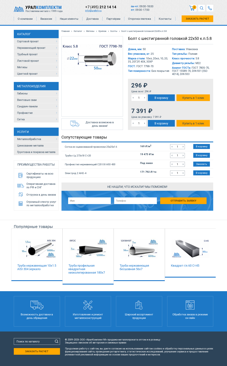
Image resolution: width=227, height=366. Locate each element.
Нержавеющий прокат (31, 47)
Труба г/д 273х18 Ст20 (78, 155)
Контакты (165, 18)
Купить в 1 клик (193, 98)
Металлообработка (29, 139)
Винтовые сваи (27, 100)
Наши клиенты (69, 18)
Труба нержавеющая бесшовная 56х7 (134, 267)
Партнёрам (113, 18)
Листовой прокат (28, 60)
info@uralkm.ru (93, 10)
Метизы (22, 67)
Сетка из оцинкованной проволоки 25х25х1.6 (91, 146)
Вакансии (46, 18)
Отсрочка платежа (139, 18)
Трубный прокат (27, 54)
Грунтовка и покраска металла (36, 152)
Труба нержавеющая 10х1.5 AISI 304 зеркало (36, 267)
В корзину (161, 98)
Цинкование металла (30, 145)
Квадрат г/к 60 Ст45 (185, 265)
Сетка (21, 119)
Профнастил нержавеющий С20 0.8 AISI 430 (90, 164)
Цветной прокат (27, 73)
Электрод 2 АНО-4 (75, 173)
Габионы (22, 93)
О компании (25, 18)
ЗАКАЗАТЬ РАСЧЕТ (197, 18)
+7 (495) (100, 7)
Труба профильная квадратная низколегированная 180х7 (86, 269)
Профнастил (25, 112)
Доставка (92, 18)
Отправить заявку (183, 200)
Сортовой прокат (28, 41)
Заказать (201, 164)
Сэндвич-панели (27, 106)
